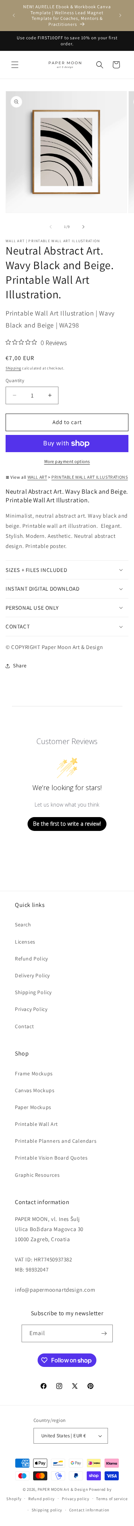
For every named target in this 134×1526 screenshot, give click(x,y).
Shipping (13, 368)
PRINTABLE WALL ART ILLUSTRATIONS (89, 477)
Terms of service (111, 1498)
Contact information (89, 1510)
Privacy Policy (31, 1009)
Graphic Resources (37, 1175)
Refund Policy (31, 958)
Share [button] (20, 665)
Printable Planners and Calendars (55, 1140)
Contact (24, 1026)
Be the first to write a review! (67, 823)
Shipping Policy (33, 992)
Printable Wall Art (36, 1124)
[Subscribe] (104, 1333)
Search (23, 924)
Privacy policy (75, 1498)
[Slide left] (50, 227)
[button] (15, 65)
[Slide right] (83, 227)
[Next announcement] (120, 15)
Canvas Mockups (34, 1090)
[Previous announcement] (14, 15)
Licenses (25, 941)
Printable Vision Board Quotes (51, 1157)
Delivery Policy (32, 975)
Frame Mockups (34, 1073)
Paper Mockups (33, 1107)
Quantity (15, 380)
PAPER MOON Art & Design (63, 1489)
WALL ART (37, 477)
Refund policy (41, 1498)
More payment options (67, 461)
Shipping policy (47, 1510)
